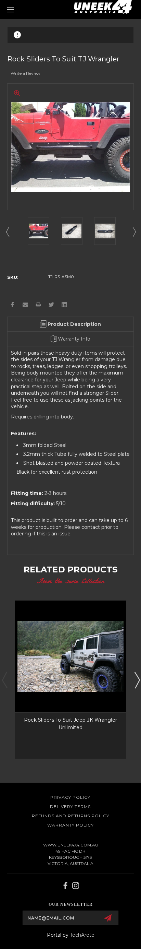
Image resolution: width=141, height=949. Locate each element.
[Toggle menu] (20, 9)
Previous (7, 231)
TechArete (82, 935)
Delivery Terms (70, 806)
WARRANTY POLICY (70, 825)
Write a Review (25, 73)
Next (134, 231)
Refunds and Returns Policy (70, 815)
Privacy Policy (70, 797)
